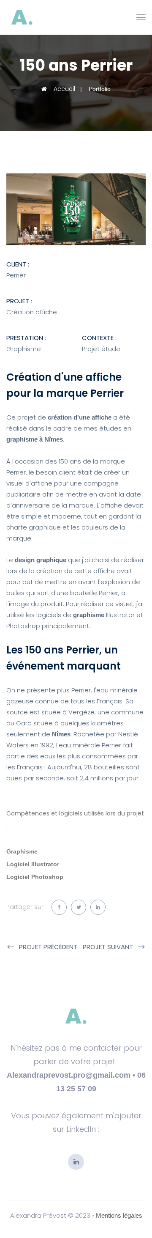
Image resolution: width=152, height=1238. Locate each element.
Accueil (63, 89)
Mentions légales (119, 1215)
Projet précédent (48, 946)
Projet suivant (108, 946)
